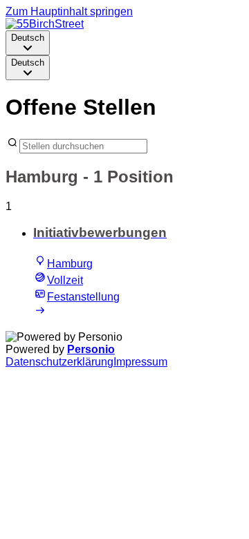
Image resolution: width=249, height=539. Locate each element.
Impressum (140, 362)
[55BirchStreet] (45, 24)
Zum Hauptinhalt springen (69, 11)
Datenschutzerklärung (59, 362)
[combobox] (28, 42)
